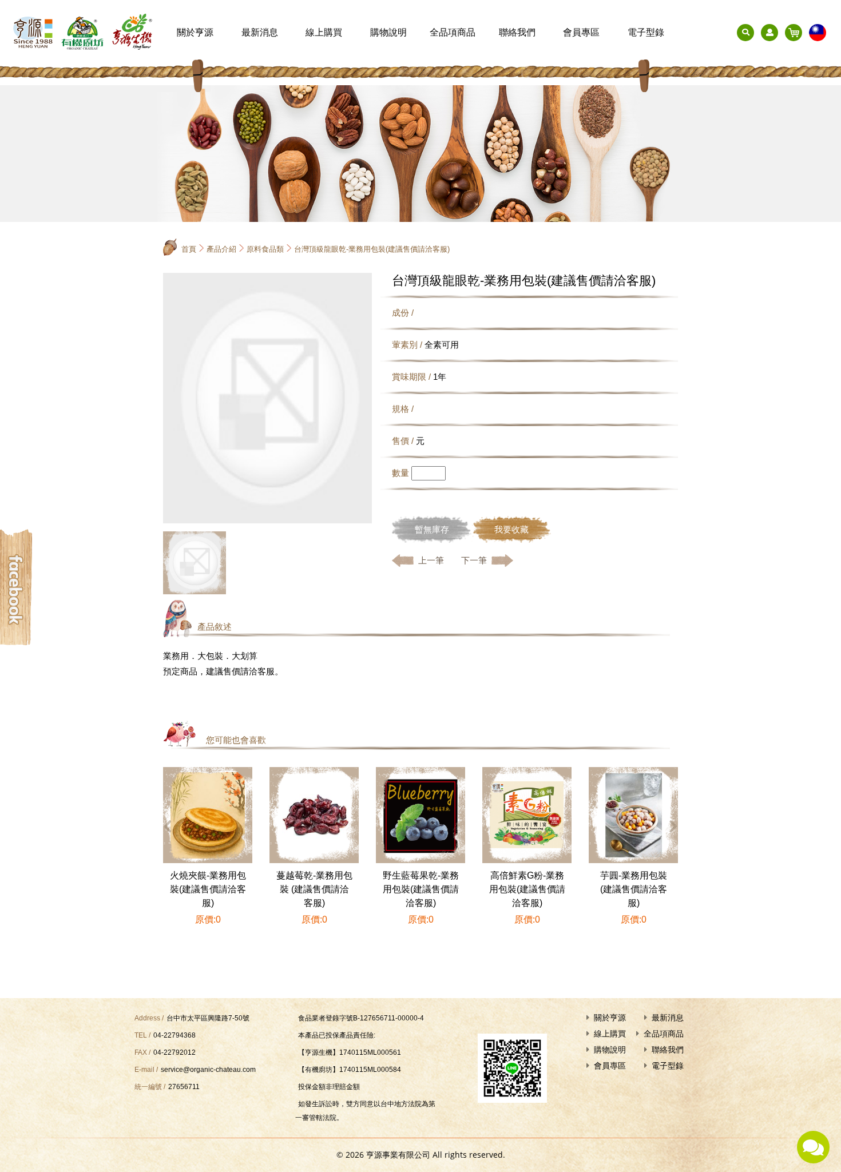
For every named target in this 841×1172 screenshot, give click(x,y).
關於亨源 (195, 32)
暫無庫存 (432, 529)
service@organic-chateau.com (208, 1070)
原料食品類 (265, 249)
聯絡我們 (517, 32)
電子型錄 (646, 32)
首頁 (188, 249)
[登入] (769, 32)
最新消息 (259, 32)
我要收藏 (511, 529)
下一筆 (474, 560)
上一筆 (431, 560)
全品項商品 (452, 32)
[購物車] (793, 32)
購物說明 (388, 32)
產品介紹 (221, 249)
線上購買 (324, 32)
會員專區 (581, 32)
